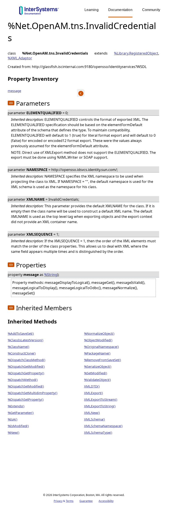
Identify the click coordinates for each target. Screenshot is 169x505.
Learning (91, 10)
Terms (69, 501)
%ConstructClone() (22, 353)
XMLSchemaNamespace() (103, 426)
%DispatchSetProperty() (26, 399)
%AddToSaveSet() (21, 333)
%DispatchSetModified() (26, 386)
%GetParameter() (21, 412)
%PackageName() (97, 353)
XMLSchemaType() (98, 432)
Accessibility (106, 501)
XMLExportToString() (100, 406)
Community (151, 10)
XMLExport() (93, 393)
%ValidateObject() (97, 379)
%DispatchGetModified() (26, 366)
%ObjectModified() (98, 340)
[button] (11, 103)
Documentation (120, 10)
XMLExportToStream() (100, 399)
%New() (13, 432)
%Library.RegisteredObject (136, 53)
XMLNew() (92, 412)
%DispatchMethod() (23, 379)
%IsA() (12, 419)
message (14, 90)
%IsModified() (18, 426)
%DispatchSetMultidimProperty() (32, 393)
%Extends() (16, 406)
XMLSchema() (94, 419)
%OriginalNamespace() (101, 346)
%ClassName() (18, 346)
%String (50, 274)
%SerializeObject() (97, 366)
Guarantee (86, 501)
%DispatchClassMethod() (26, 360)
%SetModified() (95, 373)
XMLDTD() (92, 386)
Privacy (58, 501)
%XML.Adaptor (20, 58)
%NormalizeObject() (99, 333)
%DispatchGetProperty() (26, 373)
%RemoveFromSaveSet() (102, 360)
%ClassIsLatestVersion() (25, 340)
